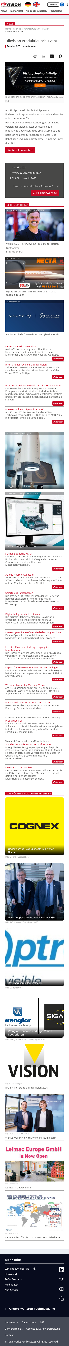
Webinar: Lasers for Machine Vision (25, 685)
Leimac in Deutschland (18, 1187)
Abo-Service (11, 1289)
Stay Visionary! (14, 251)
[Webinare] (61, 1299)
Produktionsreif (14, 720)
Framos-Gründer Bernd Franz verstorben (28, 702)
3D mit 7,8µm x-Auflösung (19, 574)
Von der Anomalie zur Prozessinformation (28, 744)
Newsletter (53, 4)
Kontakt (9, 1335)
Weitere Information (20, 150)
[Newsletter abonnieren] (61, 1280)
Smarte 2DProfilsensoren (19, 592)
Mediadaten (11, 1284)
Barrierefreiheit (13, 1328)
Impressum (11, 1322)
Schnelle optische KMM (18, 553)
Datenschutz (29, 1322)
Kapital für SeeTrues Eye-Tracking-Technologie (31, 667)
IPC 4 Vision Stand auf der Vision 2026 (26, 1087)
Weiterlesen (58, 359)
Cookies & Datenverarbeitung (43, 1328)
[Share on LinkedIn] (52, 56)
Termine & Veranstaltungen (26, 28)
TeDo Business (13, 1279)
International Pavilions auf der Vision (26, 364)
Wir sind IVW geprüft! (17, 1268)
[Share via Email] (43, 56)
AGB (42, 1322)
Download (11, 1274)
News (10, 23)
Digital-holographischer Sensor (22, 614)
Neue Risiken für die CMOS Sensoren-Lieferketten (33, 1237)
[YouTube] (61, 1290)
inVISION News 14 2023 (23, 178)
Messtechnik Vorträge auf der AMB (24, 409)
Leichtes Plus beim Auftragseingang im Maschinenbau (27, 649)
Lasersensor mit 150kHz (18, 767)
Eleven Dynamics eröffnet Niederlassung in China (33, 632)
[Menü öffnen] (65, 11)
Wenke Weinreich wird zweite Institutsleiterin (30, 1137)
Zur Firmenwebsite (45, 193)
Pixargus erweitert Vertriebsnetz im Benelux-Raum (33, 385)
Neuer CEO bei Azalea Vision (21, 346)
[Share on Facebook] (60, 56)
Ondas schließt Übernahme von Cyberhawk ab (32, 334)
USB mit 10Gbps (15, 294)
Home (8, 28)
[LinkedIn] (61, 1270)
